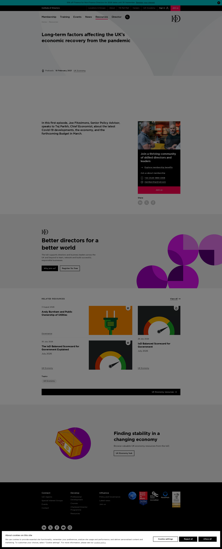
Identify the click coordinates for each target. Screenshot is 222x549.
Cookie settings (165, 539)
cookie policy (100, 542)
